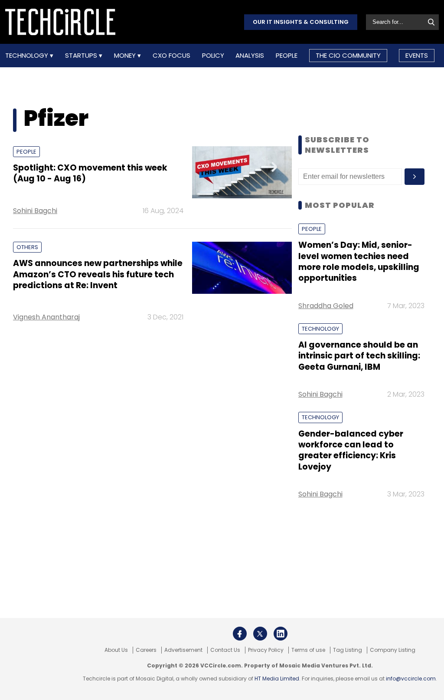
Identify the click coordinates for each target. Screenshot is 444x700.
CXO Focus (171, 55)
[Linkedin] (280, 634)
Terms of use (308, 650)
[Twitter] (260, 634)
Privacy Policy (266, 650)
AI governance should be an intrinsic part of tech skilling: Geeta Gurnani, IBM (359, 356)
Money (125, 55)
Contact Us (225, 650)
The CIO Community (348, 55)
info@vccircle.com (411, 678)
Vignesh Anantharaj (46, 317)
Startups (82, 55)
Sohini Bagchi (35, 211)
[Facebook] (240, 634)
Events (416, 55)
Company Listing (392, 650)
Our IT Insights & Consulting (301, 22)
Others (27, 247)
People (286, 55)
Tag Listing (347, 650)
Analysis (249, 55)
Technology (27, 55)
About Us (116, 650)
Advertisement (183, 650)
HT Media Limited (277, 678)
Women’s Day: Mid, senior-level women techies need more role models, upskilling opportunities (358, 261)
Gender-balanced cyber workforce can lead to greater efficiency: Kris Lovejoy (350, 450)
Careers (146, 650)
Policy (213, 55)
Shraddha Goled (325, 306)
